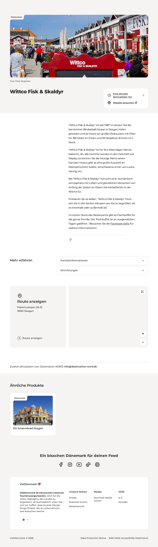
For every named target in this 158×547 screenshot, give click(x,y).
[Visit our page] (70, 464)
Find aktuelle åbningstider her (122, 95)
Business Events (78, 502)
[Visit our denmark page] (61, 464)
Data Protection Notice (93, 538)
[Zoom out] (143, 342)
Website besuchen (123, 102)
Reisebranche (76, 506)
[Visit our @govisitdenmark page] (88, 464)
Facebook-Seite (119, 223)
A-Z (120, 497)
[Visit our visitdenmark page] (79, 464)
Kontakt (122, 502)
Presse (73, 497)
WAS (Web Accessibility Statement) (128, 538)
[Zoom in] (143, 333)
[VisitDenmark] (30, 484)
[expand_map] (142, 291)
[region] (108, 316)
